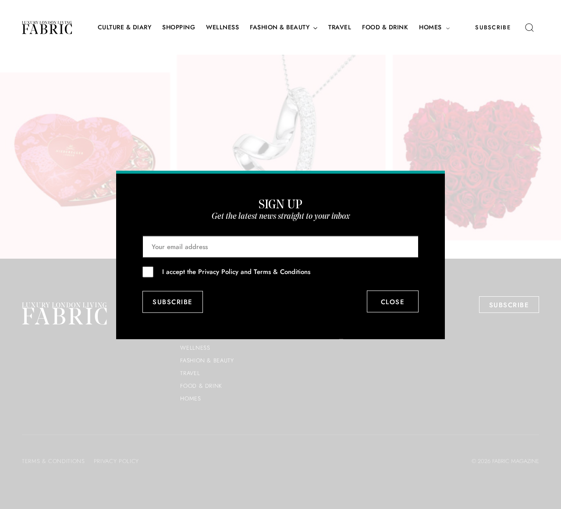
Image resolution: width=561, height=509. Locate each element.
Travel (339, 27)
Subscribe (493, 27)
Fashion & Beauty (279, 27)
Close (393, 301)
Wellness (222, 27)
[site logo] (47, 27)
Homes (430, 27)
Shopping (178, 27)
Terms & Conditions (282, 271)
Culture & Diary (125, 27)
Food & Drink (385, 27)
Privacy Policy (218, 271)
